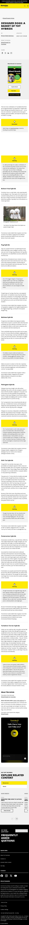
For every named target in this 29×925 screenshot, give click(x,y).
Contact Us (3, 858)
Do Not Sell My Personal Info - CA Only (10, 913)
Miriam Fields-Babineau (7, 36)
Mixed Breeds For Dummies (5, 43)
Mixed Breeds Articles (8, 18)
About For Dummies (5, 855)
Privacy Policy (4, 906)
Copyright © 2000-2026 (6, 916)
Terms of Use (4, 902)
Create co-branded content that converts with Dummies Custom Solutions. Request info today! (14, 1)
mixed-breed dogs (14, 128)
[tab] (14, 783)
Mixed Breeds (4, 714)
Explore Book (14, 86)
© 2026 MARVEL (4, 923)
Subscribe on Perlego (14, 94)
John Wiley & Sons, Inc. (18, 916)
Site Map (3, 865)
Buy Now (13, 90)
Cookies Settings (4, 909)
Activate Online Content (6, 862)
